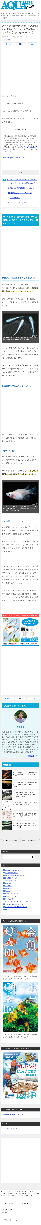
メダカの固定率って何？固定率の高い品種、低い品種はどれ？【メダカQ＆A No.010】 (25, 784)
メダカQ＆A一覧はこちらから (15, 158)
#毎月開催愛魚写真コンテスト (15, 904)
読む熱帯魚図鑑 (11, 880)
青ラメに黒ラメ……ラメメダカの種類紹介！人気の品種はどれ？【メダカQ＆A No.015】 (25, 774)
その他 (7, 909)
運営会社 (25, 1203)
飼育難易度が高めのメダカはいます (20, 193)
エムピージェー (10, 1128)
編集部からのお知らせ (12, 870)
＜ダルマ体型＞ (15, 198)
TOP (11, 1191)
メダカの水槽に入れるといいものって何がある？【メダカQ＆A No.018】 (25, 803)
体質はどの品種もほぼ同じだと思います (21, 188)
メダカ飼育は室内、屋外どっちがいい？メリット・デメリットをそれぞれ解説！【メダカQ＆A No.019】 (25, 794)
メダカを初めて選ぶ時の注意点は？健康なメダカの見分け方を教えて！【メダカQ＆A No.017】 (25, 815)
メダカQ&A (8, 886)
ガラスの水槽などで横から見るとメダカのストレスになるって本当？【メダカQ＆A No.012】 (25, 825)
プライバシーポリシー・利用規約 (10, 1211)
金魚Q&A (8, 883)
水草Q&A (8, 891)
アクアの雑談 (9, 899)
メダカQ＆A (6, 40)
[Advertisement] (20, 70)
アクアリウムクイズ (11, 894)
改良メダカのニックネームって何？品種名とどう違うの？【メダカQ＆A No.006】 (11, 840)
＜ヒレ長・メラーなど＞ (18, 203)
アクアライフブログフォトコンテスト (18, 901)
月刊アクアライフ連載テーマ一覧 (16, 907)
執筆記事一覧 (33, 756)
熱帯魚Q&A (8, 888)
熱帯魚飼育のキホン (11, 873)
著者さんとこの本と (11, 896)
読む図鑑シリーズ (11, 878)
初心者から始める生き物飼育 (14, 875)
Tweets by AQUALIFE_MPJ (12, 1114)
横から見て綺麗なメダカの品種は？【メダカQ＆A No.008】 (31, 840)
